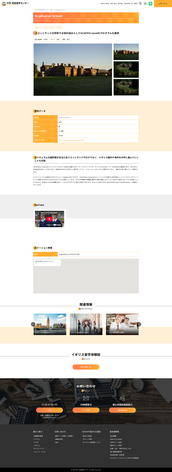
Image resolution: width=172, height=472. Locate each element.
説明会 (136, 3)
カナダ (36, 442)
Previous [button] (33, 324)
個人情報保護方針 (116, 452)
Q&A (56, 442)
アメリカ (37, 439)
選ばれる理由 (105, 3)
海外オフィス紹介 (116, 445)
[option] (72, 70)
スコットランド (49, 27)
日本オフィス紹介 (116, 442)
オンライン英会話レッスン (92, 442)
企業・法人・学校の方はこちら (120, 448)
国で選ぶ (120, 3)
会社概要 (113, 436)
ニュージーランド (40, 452)
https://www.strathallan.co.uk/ (70, 140)
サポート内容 (87, 439)
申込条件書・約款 (116, 455)
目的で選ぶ (113, 3)
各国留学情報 (38, 436)
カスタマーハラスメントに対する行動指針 (124, 458)
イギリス (38, 27)
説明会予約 (59, 439)
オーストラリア (39, 448)
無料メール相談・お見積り (64, 436)
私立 (59, 27)
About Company (116, 439)
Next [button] (139, 324)
